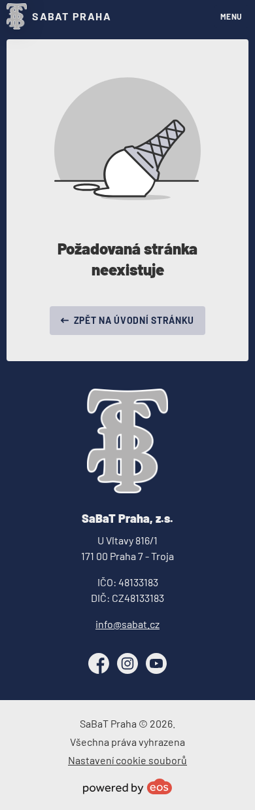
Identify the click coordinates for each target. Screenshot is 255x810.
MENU (231, 16)
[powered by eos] (127, 786)
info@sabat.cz (127, 624)
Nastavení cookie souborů (127, 760)
